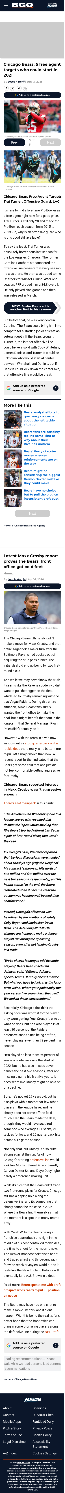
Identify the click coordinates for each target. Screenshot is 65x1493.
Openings (39, 1408)
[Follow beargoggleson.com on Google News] (55, 388)
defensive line (39, 1160)
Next (50, 142)
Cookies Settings (44, 1453)
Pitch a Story (12, 1428)
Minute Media (23, 1462)
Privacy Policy (42, 1428)
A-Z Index (10, 1453)
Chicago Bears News (25, 1379)
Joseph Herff (16, 81)
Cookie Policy (42, 1435)
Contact (8, 1415)
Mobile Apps (12, 1421)
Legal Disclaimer (15, 1442)
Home (7, 525)
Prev (14, 142)
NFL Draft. (52, 1332)
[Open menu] (6, 5)
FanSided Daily (43, 1421)
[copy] (25, 88)
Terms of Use (12, 1435)
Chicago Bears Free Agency (29, 525)
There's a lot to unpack (20, 803)
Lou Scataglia (17, 579)
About (7, 1408)
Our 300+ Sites (42, 1415)
